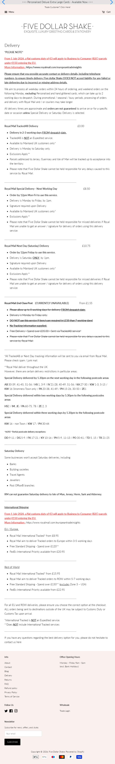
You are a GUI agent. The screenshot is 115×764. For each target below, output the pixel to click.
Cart (108, 12)
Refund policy (10, 688)
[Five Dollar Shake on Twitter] (6, 711)
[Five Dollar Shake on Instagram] (16, 711)
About (7, 663)
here (18, 642)
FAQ (6, 684)
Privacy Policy (10, 692)
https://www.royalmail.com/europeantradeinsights (54, 67)
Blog (6, 671)
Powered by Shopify (75, 751)
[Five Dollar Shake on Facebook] (11, 711)
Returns (8, 679)
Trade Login (65, 711)
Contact (8, 667)
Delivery (8, 675)
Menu (11, 12)
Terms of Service (11, 696)
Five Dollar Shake (57, 751)
